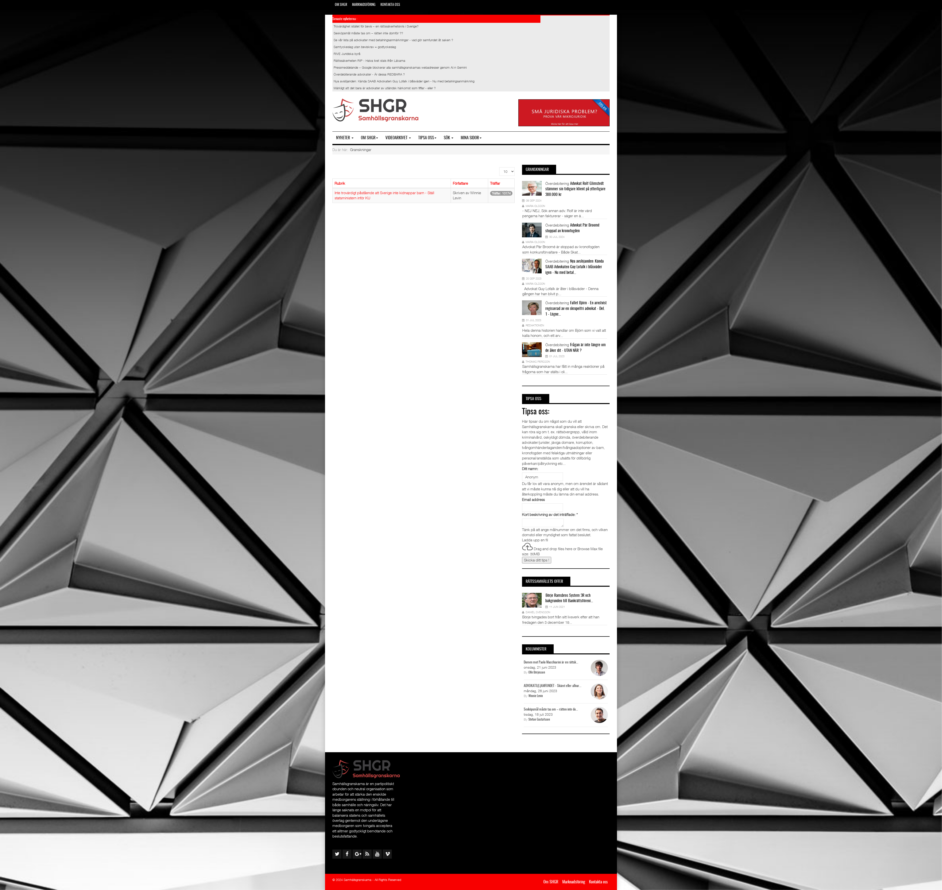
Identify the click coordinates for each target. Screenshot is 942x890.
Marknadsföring (364, 5)
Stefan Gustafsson (539, 719)
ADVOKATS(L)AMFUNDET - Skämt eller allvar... (552, 686)
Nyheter (343, 138)
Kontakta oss (390, 5)
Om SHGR (341, 5)
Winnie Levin (535, 696)
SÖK (447, 138)
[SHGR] (375, 110)
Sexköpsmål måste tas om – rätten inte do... (551, 709)
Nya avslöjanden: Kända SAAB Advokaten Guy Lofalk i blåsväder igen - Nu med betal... (574, 267)
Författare (460, 183)
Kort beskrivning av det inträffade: (550, 514)
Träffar (495, 183)
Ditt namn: (530, 468)
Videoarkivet (396, 138)
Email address (533, 499)
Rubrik (340, 183)
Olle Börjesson (536, 672)
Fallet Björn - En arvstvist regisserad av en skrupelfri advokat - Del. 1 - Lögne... (576, 308)
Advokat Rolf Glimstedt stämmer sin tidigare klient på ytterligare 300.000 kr (575, 189)
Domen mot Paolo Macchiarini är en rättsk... (551, 662)
